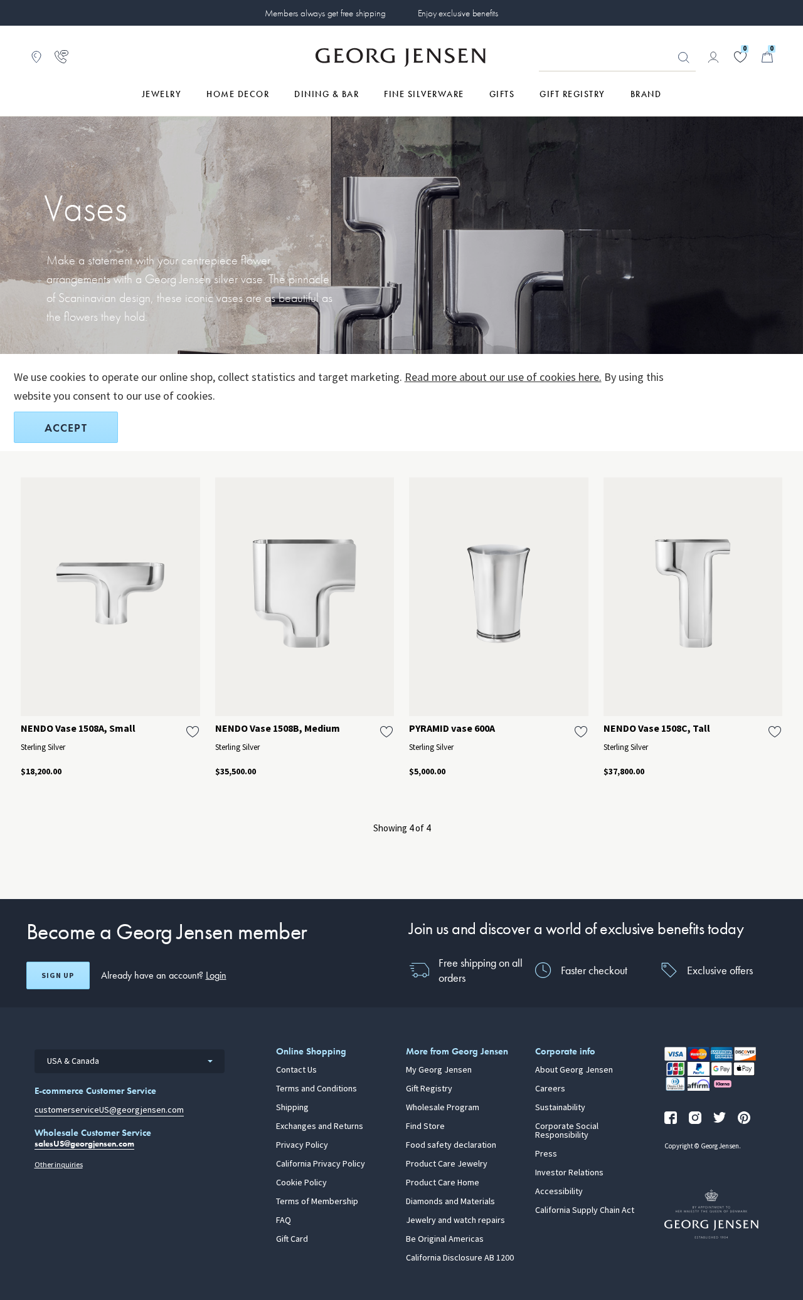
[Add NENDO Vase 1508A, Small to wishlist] (192, 732)
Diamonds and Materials (450, 1201)
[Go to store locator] (36, 57)
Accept (66, 427)
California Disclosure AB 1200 (460, 1258)
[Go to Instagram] (695, 1117)
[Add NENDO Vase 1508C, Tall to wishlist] (774, 732)
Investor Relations (569, 1172)
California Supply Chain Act (584, 1210)
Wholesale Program (442, 1107)
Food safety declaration (451, 1145)
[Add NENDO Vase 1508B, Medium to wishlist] (386, 732)
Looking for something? (684, 58)
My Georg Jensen (439, 1070)
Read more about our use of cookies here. (503, 377)
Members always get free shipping (325, 13)
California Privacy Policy (320, 1164)
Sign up (57, 975)
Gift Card (292, 1239)
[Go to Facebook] (670, 1117)
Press (546, 1154)
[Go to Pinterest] (744, 1117)
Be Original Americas (445, 1239)
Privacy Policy (302, 1145)
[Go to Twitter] (719, 1117)
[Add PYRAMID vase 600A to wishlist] (581, 732)
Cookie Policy (301, 1182)
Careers (550, 1088)
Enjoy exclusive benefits (458, 13)
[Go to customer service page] (61, 57)
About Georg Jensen (574, 1070)
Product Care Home (442, 1182)
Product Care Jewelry (446, 1164)
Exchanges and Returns (319, 1126)
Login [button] (216, 975)
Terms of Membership (317, 1201)
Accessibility (559, 1191)
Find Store (425, 1126)
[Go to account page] (713, 57)
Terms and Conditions (316, 1088)
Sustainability (560, 1107)
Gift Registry (429, 1088)
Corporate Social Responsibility (566, 1131)
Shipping (292, 1107)
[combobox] (130, 1061)
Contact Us (296, 1070)
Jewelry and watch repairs (455, 1220)
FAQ (283, 1220)
